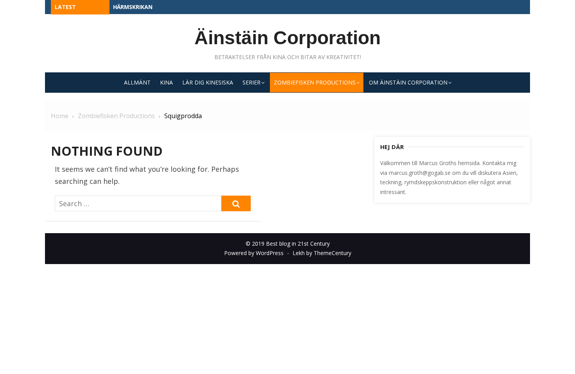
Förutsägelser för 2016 (148, 7)
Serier (252, 82)
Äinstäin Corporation (287, 37)
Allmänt (137, 82)
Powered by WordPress (254, 253)
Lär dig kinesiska (207, 82)
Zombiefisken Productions (315, 82)
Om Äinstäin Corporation (408, 82)
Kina (166, 82)
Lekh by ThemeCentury (322, 253)
